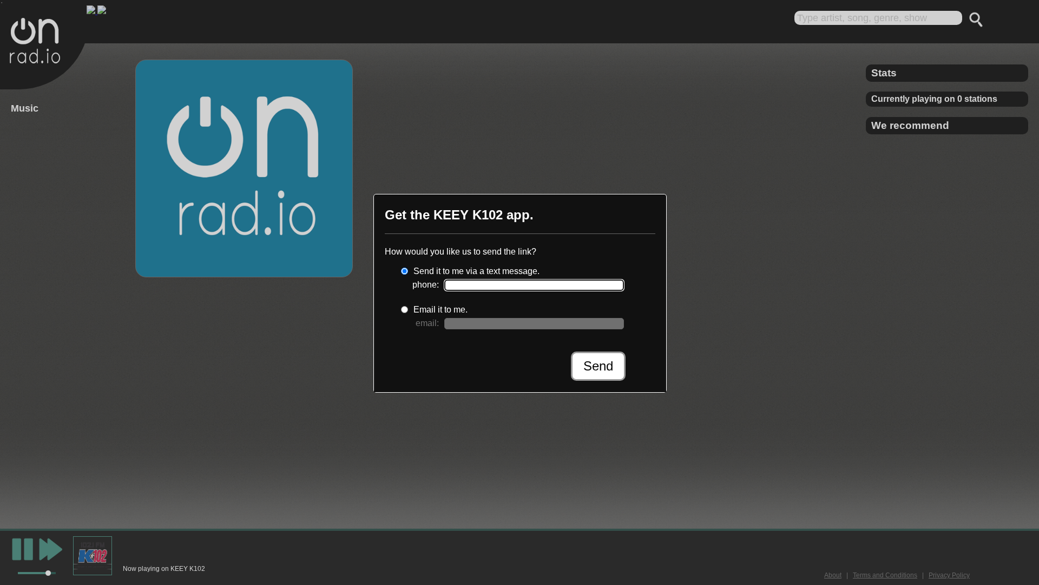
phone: (425, 284)
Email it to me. (440, 309)
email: (427, 323)
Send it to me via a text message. (476, 271)
